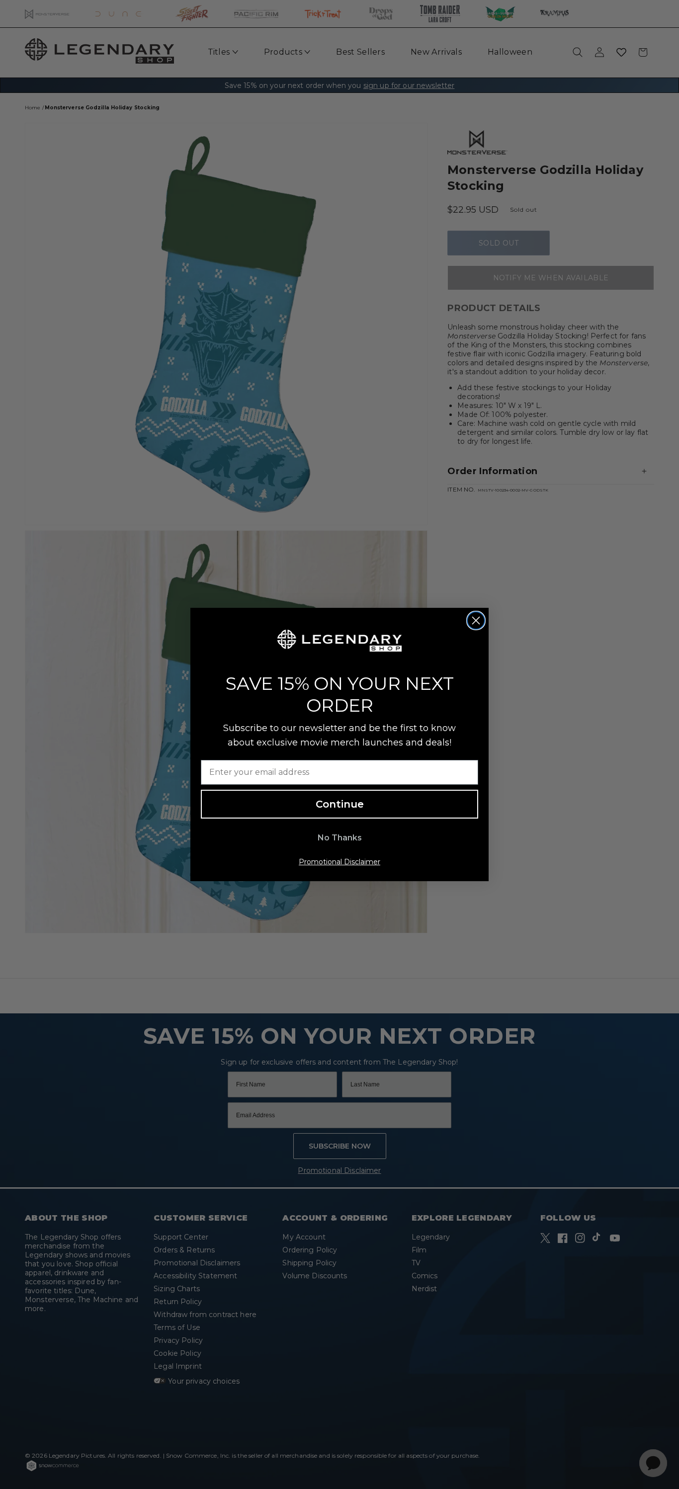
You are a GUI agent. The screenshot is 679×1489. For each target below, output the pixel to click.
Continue (340, 804)
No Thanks (340, 837)
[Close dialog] (476, 620)
